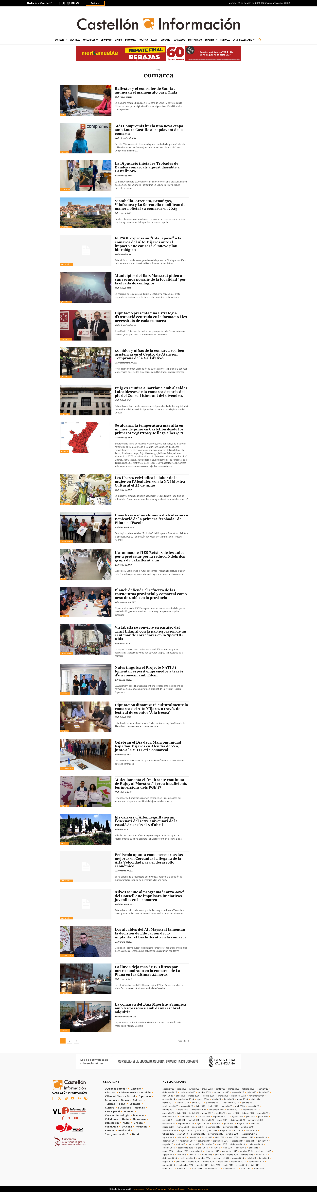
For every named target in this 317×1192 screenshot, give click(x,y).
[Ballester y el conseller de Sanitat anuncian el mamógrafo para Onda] (85, 100)
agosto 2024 (203, 1099)
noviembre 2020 (255, 1120)
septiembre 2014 (221, 1158)
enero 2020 (197, 1127)
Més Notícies (66, 264)
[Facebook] (59, 3)
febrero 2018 (247, 1137)
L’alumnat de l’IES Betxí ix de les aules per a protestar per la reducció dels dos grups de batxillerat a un (150, 557)
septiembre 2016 (185, 1148)
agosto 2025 (238, 1092)
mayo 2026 (207, 1089)
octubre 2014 (204, 1158)
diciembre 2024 (238, 1096)
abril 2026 (220, 1089)
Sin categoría (67, 768)
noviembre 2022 (216, 1110)
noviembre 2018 (215, 1134)
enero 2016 (196, 1151)
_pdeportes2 (66, 654)
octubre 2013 (168, 1165)
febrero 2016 (182, 1151)
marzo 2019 (251, 1130)
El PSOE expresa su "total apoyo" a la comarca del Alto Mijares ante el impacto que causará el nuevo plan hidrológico (148, 244)
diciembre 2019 (213, 1127)
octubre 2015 (246, 1151)
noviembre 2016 (255, 1144)
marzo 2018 (232, 1137)
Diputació (65, 190)
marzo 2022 (233, 1113)
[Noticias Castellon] (158, 23)
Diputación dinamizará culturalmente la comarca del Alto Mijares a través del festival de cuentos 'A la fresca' (151, 709)
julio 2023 (200, 1106)
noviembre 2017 (187, 1141)
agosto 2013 (202, 1165)
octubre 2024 (168, 1099)
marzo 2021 (193, 1120)
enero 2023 (183, 1110)
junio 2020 (229, 1124)
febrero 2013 (183, 1169)
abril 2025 (180, 1096)
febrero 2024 (183, 1103)
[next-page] (76, 1041)
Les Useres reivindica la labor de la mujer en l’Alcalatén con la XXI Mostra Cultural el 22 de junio (150, 482)
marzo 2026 (233, 1089)
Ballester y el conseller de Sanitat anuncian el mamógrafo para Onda (146, 91)
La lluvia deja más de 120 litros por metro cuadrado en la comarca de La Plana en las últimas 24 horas (147, 971)
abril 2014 (180, 1162)
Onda (63, 115)
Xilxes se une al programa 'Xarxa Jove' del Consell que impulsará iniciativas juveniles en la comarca (149, 896)
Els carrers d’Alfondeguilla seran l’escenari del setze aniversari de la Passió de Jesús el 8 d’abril (146, 821)
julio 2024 (216, 1099)
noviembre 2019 (230, 1127)
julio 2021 (250, 1117)
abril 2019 (238, 1130)
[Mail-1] (77, 3)
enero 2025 (223, 1096)
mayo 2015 (207, 1155)
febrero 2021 (208, 1120)
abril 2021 (180, 1120)
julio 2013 (215, 1165)
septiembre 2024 (186, 1099)
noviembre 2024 (256, 1096)
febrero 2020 (183, 1127)
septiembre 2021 (221, 1117)
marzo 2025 (193, 1096)
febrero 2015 (247, 1155)
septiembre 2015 (263, 1151)
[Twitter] (63, 3)
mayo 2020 (242, 1124)
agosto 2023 (187, 1106)
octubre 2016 (168, 1148)
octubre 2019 (247, 1127)
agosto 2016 (202, 1148)
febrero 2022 (248, 1113)
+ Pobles (65, 843)
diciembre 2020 (237, 1120)
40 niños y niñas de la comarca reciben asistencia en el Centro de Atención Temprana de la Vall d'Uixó (149, 354)
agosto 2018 (168, 1137)
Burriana (65, 414)
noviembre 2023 (231, 1103)
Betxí (63, 579)
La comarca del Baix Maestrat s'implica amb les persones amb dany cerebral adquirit (150, 1008)
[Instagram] (68, 3)
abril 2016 (253, 1148)
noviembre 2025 (187, 1092)
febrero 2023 (168, 1110)
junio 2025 (264, 1092)
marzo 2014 (193, 1162)
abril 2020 (255, 1124)
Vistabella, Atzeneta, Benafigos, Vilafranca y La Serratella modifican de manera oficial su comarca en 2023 (150, 205)
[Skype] (85, 1098)
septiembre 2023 (170, 1106)
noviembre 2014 (187, 1158)
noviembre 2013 (256, 1162)
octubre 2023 (248, 1103)
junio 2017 (263, 1141)
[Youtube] (72, 3)
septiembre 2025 (221, 1092)
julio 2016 (215, 1148)
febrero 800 (259, 1169)
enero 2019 (182, 1134)
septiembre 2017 (221, 1141)
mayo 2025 (167, 1096)
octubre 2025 (204, 1092)
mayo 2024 (242, 1099)
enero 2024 (197, 1103)
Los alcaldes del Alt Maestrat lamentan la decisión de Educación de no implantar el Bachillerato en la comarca (151, 933)
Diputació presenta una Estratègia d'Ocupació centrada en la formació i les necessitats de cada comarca (151, 317)
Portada (64, 452)
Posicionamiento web (198, 1189)
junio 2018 (194, 1137)
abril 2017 (180, 1144)
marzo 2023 (253, 1106)
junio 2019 (212, 1130)
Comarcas (65, 504)
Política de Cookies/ (177, 1189)
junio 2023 (213, 1106)
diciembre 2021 (169, 1117)
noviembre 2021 (187, 1117)
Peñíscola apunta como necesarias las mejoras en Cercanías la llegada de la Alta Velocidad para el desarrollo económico (149, 860)
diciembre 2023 (213, 1103)
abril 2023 (240, 1106)
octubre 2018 (232, 1134)
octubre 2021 (204, 1117)
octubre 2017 (204, 1141)
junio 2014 (264, 1158)
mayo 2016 (241, 1148)
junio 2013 (228, 1165)
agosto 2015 (168, 1155)
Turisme (64, 731)
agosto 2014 (238, 1158)
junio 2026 (194, 1089)
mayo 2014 (167, 1162)
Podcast (95, 3)
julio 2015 (181, 1155)
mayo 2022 (207, 1113)
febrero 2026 (248, 1089)
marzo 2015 (232, 1155)
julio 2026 (181, 1089)
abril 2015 (219, 1155)
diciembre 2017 (169, 1141)
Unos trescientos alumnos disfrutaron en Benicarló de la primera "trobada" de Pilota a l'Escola (151, 519)
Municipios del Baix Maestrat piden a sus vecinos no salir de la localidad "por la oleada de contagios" (150, 280)
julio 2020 (216, 1124)
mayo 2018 (207, 1137)
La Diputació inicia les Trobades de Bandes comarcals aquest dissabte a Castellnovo (147, 167)
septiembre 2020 (186, 1124)
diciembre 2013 (238, 1162)
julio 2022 (181, 1113)
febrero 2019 (168, 1134)
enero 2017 (222, 1144)
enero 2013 (197, 1169)
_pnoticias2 (66, 302)
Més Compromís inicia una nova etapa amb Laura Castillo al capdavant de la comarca (149, 130)
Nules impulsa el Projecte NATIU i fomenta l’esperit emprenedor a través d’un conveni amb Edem (149, 671)
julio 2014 (251, 1158)
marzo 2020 (168, 1127)
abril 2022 (220, 1113)
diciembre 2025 (169, 1092)
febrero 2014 (208, 1162)
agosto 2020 (203, 1124)
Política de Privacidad (156, 1189)
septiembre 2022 (250, 1110)
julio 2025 (251, 1092)
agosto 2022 (168, 1113)
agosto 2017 (237, 1141)
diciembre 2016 (237, 1144)
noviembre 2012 (230, 1169)
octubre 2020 (168, 1124)
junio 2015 (194, 1155)
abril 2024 (255, 1099)
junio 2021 (263, 1117)
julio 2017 (250, 1141)
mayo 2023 (227, 1106)
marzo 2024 (168, 1103)
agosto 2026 (168, 1089)
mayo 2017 (167, 1144)
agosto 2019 (186, 1130)
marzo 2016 (167, 1151)
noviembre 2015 (229, 1151)
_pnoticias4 (66, 227)
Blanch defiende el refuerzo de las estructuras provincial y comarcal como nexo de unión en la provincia (151, 594)
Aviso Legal (139, 1189)
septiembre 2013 (186, 1165)
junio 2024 (229, 1099)
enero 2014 (223, 1162)
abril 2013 (254, 1165)
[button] (260, 40)
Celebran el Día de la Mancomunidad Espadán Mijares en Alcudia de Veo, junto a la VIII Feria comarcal (148, 746)
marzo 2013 (168, 1169)
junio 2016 (227, 1148)
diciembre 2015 (212, 1151)
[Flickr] (79, 1098)
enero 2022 (262, 1113)
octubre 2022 (233, 1110)
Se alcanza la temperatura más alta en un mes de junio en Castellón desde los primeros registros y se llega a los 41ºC (149, 429)
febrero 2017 (208, 1144)
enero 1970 (246, 1169)
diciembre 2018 (198, 1134)
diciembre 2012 (212, 1169)
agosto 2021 (237, 1117)
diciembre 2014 (169, 1158)
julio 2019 (199, 1130)
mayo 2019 (225, 1130)
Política (64, 152)
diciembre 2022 (199, 1110)
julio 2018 (181, 1137)
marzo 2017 (193, 1144)
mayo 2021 (167, 1120)
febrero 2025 (208, 1096)
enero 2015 (261, 1155)
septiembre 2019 (170, 1130)
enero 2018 (261, 1137)
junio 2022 (194, 1113)
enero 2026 (262, 1089)
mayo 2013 (241, 1165)
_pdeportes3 (66, 541)
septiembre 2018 (249, 1134)
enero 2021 (222, 1120)
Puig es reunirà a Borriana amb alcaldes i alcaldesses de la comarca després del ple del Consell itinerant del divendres (151, 392)
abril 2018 (219, 1137)
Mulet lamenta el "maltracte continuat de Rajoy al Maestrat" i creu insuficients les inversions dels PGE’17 (151, 784)
